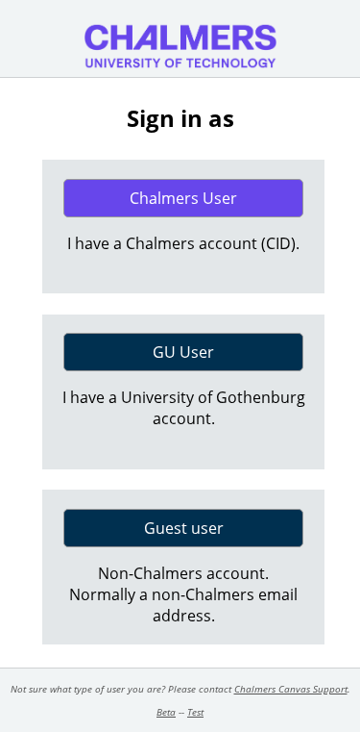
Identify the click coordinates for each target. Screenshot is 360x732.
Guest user (184, 528)
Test (195, 712)
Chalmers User (183, 198)
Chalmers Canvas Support (291, 688)
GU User (183, 352)
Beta (166, 712)
